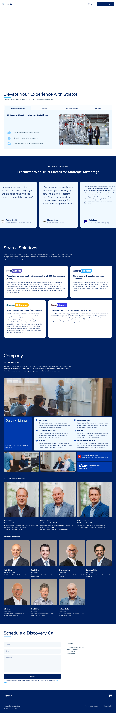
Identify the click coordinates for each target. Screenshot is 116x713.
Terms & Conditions (91, 706)
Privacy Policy (107, 706)
